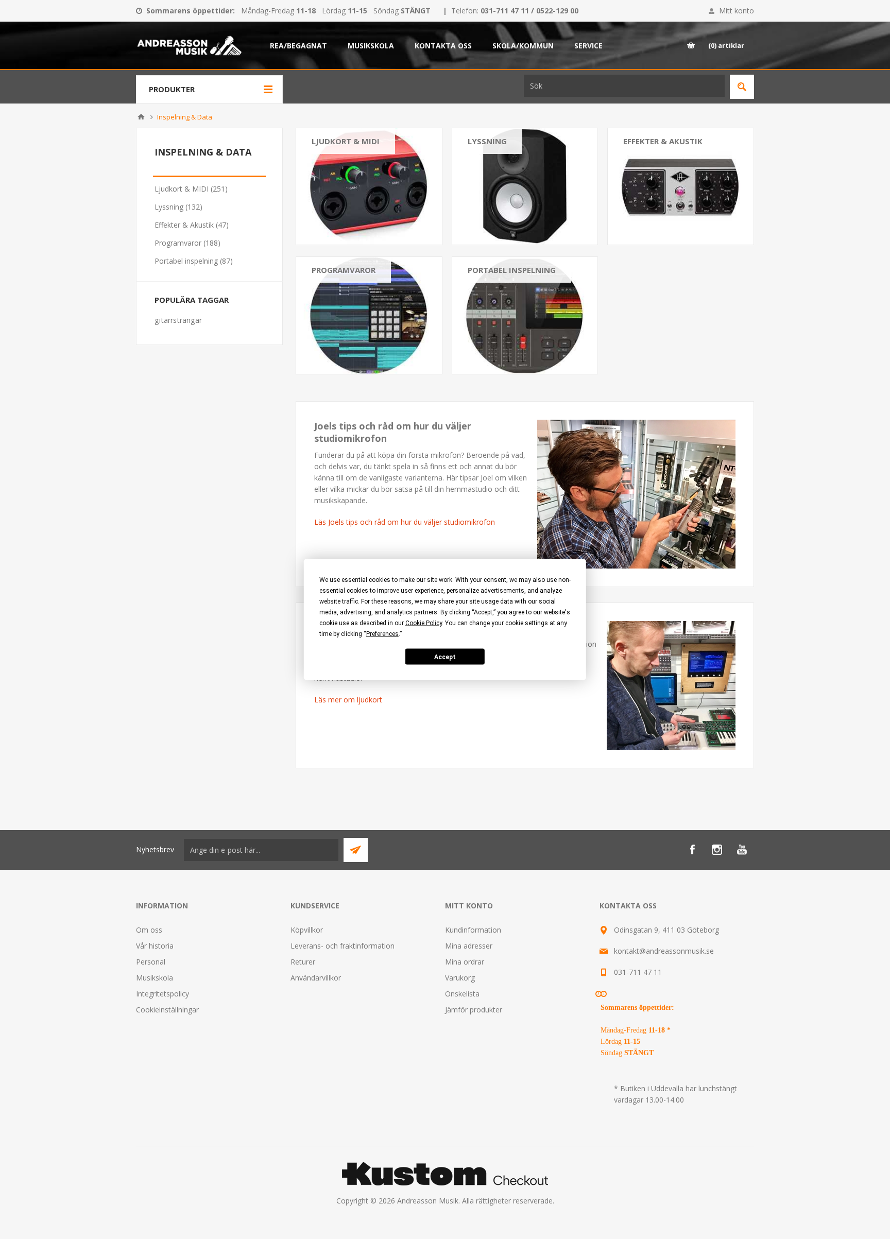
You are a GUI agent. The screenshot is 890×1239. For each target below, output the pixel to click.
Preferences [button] (382, 634)
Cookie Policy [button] (423, 623)
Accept (445, 656)
